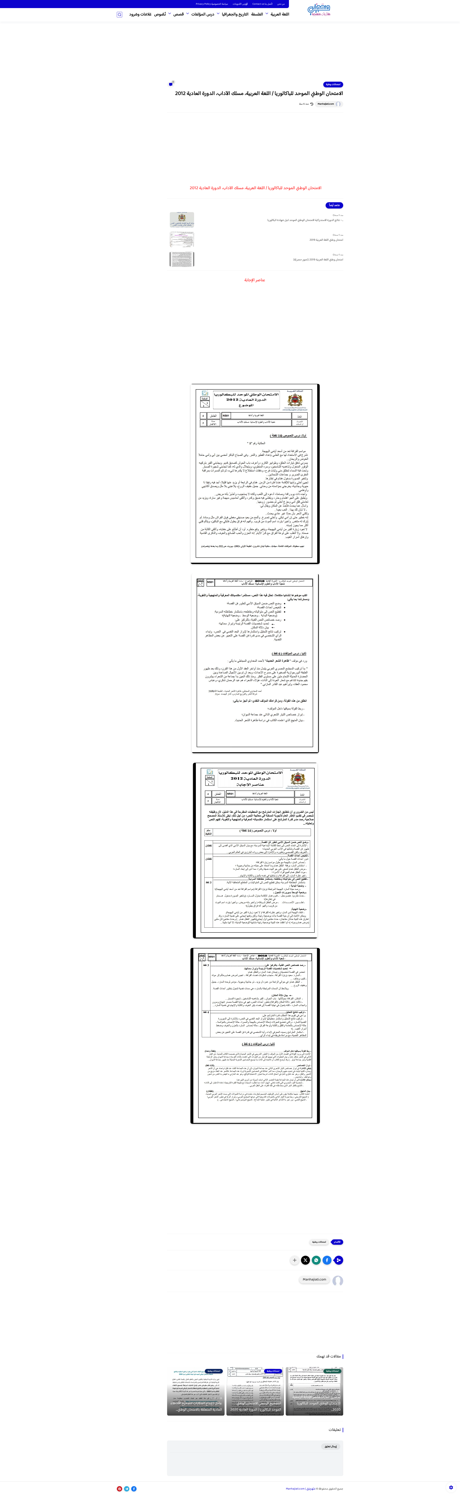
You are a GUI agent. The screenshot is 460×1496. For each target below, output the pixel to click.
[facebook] (134, 1489)
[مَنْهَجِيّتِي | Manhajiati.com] (319, 10)
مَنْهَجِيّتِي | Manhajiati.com (301, 1488)
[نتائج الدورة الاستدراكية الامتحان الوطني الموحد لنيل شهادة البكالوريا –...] (182, 219)
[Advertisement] (230, 54)
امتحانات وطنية (333, 84)
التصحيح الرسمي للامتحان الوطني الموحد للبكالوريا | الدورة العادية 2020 (255, 1406)
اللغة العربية (280, 14)
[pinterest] (119, 1489)
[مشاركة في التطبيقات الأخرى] (294, 1260)
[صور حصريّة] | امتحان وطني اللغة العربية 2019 (318, 260)
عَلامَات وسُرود (140, 14)
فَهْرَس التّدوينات (240, 4)
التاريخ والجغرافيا (235, 14)
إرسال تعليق (331, 1446)
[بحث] (119, 14)
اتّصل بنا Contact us (262, 4)
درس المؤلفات (202, 14)
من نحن (281, 4)
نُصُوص (160, 14)
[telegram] (126, 1489)
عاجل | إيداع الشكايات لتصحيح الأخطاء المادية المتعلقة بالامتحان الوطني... (196, 1406)
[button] (327, 1260)
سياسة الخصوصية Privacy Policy (212, 4)
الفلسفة (257, 14)
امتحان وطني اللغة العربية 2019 (326, 240)
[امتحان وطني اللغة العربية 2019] (182, 239)
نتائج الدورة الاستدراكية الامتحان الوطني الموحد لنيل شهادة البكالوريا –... (305, 220)
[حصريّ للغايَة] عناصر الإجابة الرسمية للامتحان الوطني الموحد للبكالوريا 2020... (316, 1403)
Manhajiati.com (326, 104)
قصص (178, 14)
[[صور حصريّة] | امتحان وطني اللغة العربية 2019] (182, 259)
